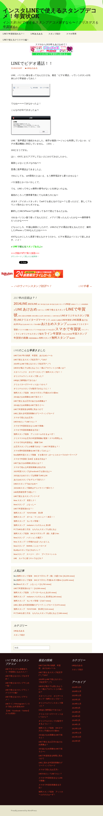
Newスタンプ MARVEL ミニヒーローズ (30, 546)
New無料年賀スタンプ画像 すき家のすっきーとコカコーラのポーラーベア (45, 455)
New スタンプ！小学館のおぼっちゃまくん (31, 542)
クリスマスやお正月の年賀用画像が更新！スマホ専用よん (38, 438)
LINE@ (67, 304)
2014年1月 (76, 724)
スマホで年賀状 (68, 329)
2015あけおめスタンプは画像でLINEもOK (30, 475)
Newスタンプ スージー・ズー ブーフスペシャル (35, 554)
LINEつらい (41, 310)
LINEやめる (56, 316)
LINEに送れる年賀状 (24, 316)
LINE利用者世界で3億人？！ (25, 492)
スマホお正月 (50, 330)
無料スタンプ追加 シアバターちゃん (35, 592)
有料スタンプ (45, 338)
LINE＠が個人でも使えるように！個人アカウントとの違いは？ (40, 368)
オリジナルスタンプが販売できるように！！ (32, 388)
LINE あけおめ (26, 309)
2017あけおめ (45, 304)
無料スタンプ (60, 337)
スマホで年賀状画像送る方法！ (27, 430)
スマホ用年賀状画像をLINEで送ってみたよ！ (32, 450)
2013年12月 (76, 728)
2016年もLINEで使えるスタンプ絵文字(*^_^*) (32, 364)
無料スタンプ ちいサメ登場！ (27, 521)
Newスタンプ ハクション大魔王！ (28, 537)
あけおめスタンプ (54, 324)
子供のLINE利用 (67, 334)
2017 (39, 304)
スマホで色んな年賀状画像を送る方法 (30, 467)
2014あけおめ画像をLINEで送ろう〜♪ (29, 405)
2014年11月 (76, 703)
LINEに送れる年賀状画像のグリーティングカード (34, 413)
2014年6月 (76, 708)
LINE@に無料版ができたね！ (25, 380)
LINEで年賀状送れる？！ (14, 33)
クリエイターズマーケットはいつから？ (30, 384)
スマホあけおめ (40, 330)
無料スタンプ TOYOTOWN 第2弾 (28, 513)
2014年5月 (76, 712)
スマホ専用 (71, 33)
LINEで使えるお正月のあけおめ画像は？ (30, 401)
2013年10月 (76, 737)
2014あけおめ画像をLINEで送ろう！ (28, 397)
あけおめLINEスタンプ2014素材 (30, 324)
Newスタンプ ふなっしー (25, 504)
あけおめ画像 (71, 324)
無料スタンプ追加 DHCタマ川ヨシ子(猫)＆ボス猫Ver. (36, 393)
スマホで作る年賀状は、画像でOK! (28, 442)
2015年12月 (76, 695)
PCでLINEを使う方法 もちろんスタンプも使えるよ (35, 529)
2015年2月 (76, 699)
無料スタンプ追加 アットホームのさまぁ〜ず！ (34, 434)
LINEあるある (37, 33)
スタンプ (32, 330)
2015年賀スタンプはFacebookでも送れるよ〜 (33, 471)
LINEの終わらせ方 (37, 316)
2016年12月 (76, 687)
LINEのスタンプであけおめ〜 (26, 484)
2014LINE (20, 303)
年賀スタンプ (79, 333)
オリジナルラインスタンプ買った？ (29, 376)
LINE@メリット (76, 304)
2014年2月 (76, 720)
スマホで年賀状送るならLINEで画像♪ (29, 426)
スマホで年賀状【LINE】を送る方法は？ (30, 459)
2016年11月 (76, 691)
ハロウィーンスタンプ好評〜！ (31, 286)
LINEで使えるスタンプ (55, 309)
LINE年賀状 (66, 320)
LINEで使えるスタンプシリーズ (26, 496)
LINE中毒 (85, 286)
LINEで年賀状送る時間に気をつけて (28, 409)
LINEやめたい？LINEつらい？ (25, 421)
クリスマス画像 (23, 330)
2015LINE (32, 303)
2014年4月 (76, 716)
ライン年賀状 (52, 333)
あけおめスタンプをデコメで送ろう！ (30, 479)
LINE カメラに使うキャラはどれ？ (28, 558)
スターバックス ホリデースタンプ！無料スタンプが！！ (38, 372)
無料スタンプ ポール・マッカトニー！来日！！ (34, 517)
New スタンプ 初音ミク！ (25, 500)
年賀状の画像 (21, 337)
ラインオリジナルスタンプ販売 (30, 333)
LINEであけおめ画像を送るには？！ (28, 463)
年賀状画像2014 (34, 338)
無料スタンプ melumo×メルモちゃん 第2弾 (32, 525)
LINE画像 (76, 319)
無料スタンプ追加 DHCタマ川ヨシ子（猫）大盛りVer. (36, 533)
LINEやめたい (48, 316)
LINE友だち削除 (56, 320)
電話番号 (72, 338)
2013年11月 (76, 732)
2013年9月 (76, 741)
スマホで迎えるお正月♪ (23, 417)
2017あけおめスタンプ (57, 304)
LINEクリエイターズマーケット (33, 319)
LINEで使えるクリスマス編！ (16, 39)
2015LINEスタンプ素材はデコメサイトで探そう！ (34, 488)
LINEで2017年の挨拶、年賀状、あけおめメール (33, 355)
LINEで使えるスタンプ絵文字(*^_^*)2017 (30, 359)
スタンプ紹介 (54, 33)
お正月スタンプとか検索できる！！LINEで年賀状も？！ (37, 446)
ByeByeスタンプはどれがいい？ (27, 550)
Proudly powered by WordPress (24, 810)
